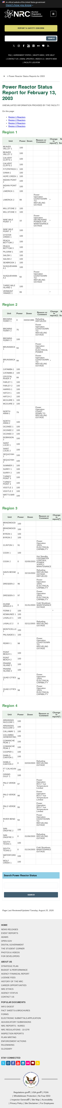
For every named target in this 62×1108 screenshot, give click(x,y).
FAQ (10, 55)
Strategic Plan (9, 966)
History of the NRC (12, 981)
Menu (54, 14)
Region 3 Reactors (16, 123)
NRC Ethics (7, 989)
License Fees (8, 977)
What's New (38, 55)
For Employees (47, 1103)
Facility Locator (32, 62)
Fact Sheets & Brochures (15, 1010)
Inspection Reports (12, 1033)
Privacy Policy (16, 1103)
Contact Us (12, 59)
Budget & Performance (14, 970)
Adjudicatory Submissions (16, 1022)
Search (51, 38)
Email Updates (27, 59)
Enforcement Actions (13, 1041)
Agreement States (22, 55)
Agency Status (9, 993)
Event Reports (9, 933)
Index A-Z (40, 59)
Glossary (6, 1049)
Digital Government (12, 945)
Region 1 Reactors (16, 117)
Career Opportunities (13, 985)
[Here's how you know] (31, 4)
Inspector (19, 1099)
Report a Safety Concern (31, 28)
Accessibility (47, 1099)
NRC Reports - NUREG (13, 1026)
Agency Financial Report (15, 974)
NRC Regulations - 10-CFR (15, 1029)
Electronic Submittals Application (21, 1018)
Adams (4, 937)
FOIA (46, 1092)
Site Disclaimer (31, 1103)
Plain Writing (8, 1037)
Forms (5, 1014)
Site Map (36, 1099)
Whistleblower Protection (25, 1096)
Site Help (50, 55)
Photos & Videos (10, 952)
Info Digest (7, 1006)
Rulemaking (7, 1045)
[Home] (27, 14)
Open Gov (6, 941)
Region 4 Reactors (16, 126)
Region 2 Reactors (16, 120)
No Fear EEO (44, 1096)
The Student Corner (13, 948)
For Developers (10, 956)
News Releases (9, 929)
